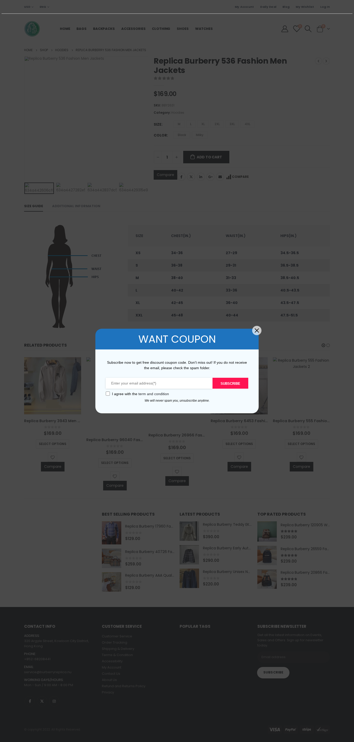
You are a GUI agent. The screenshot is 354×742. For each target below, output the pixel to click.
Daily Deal (268, 7)
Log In (325, 7)
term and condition (153, 394)
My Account (244, 7)
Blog (285, 7)
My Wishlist (305, 7)
